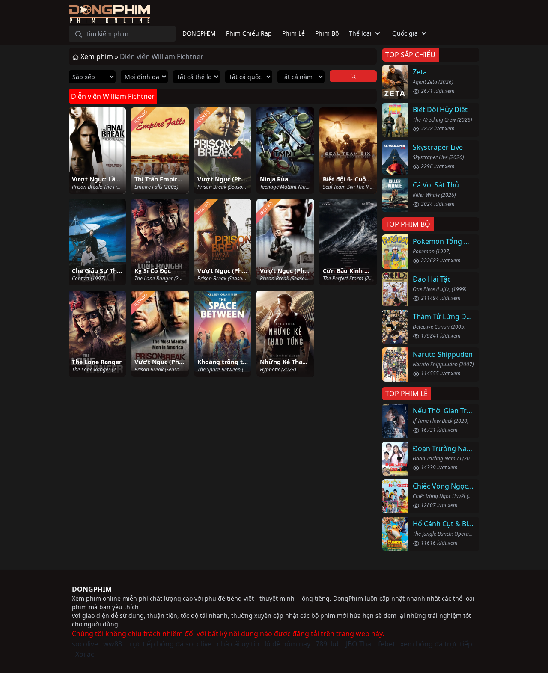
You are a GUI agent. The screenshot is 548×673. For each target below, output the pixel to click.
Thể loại (360, 33)
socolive (85, 644)
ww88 (112, 644)
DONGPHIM (92, 589)
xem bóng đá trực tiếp (436, 644)
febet (386, 644)
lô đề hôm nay (287, 644)
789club (328, 644)
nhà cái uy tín (238, 644)
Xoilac (84, 654)
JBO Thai (359, 644)
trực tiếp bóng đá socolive (169, 644)
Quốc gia (405, 33)
